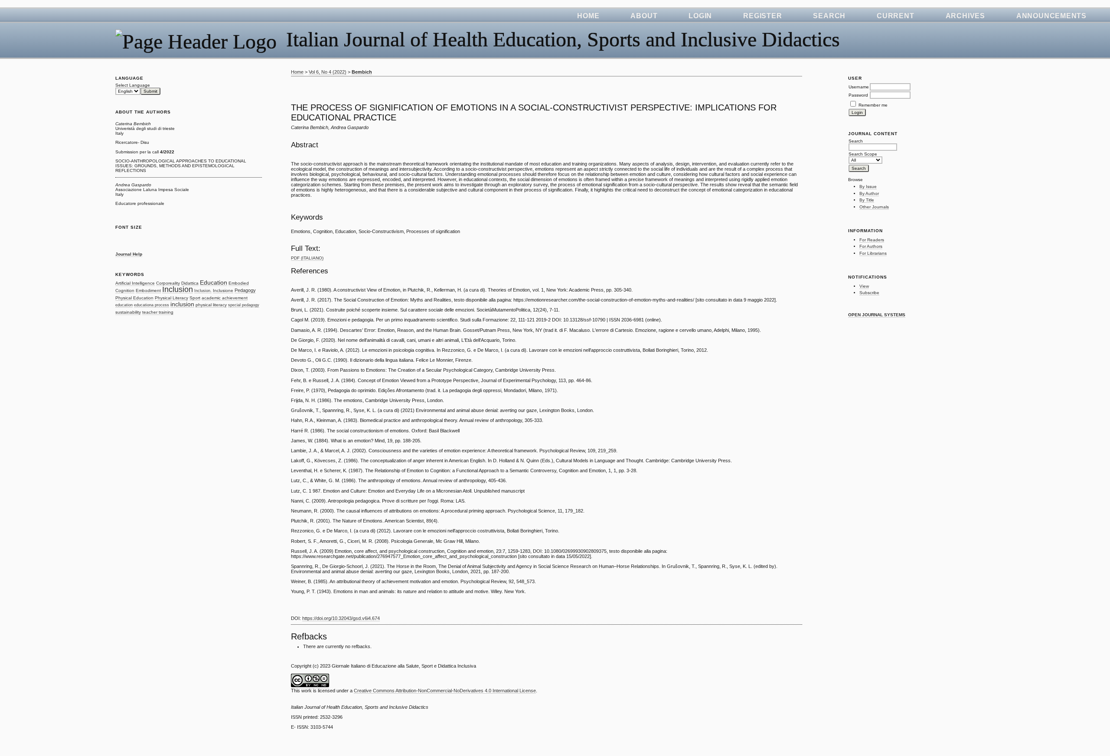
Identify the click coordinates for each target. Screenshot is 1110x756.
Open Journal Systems (876, 314)
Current (895, 15)
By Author (869, 193)
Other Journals (874, 206)
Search (829, 15)
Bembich (362, 72)
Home (588, 15)
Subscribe (869, 292)
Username (859, 86)
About (643, 15)
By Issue (868, 186)
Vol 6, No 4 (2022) (327, 72)
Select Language (132, 85)
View (864, 286)
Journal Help (128, 254)
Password (858, 95)
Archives (965, 15)
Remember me (873, 105)
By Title (866, 200)
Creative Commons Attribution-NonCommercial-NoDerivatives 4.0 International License (445, 690)
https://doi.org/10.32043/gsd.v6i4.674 (341, 618)
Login (700, 15)
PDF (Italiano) (307, 258)
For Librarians (873, 253)
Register (762, 15)
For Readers (871, 239)
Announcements (1051, 15)
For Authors (870, 246)
